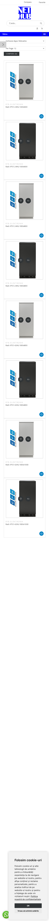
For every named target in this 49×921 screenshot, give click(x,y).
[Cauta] (41, 23)
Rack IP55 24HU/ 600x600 (16, 107)
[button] (20, 81)
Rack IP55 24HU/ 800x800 (16, 226)
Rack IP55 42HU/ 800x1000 (17, 464)
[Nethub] (24, 13)
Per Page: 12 (11, 48)
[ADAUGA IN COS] (41, 116)
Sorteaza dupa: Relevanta (16, 41)
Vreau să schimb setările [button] (28, 911)
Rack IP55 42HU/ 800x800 (16, 345)
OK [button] (28, 906)
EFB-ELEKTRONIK (14, 104)
